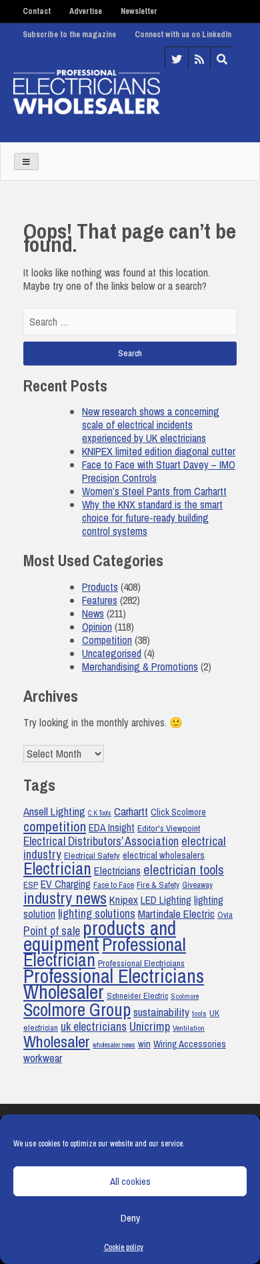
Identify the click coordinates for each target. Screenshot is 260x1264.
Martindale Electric (176, 913)
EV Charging (66, 884)
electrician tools (183, 870)
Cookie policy (123, 1247)
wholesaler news (114, 1044)
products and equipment (99, 936)
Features (99, 600)
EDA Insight (112, 828)
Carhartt (131, 811)
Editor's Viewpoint (168, 828)
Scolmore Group (77, 1009)
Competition (107, 640)
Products (100, 586)
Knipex (123, 900)
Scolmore (185, 996)
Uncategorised (111, 653)
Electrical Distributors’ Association (101, 841)
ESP (30, 885)
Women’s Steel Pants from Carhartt (154, 491)
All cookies (130, 1181)
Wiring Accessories (189, 1044)
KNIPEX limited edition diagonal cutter (158, 451)
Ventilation (189, 1028)
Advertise (85, 11)
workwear (42, 1058)
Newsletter (139, 11)
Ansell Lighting (54, 811)
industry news (65, 898)
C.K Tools (99, 812)
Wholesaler (56, 1041)
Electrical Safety (92, 855)
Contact (37, 11)
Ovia (225, 914)
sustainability (161, 1011)
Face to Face (113, 885)
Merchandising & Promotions (140, 666)
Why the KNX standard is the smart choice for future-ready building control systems (152, 517)
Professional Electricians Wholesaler (113, 984)
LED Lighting (166, 900)
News (93, 613)
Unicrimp (149, 1026)
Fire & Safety (158, 885)
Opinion (97, 626)
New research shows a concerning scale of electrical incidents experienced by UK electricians (150, 424)
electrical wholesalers (164, 855)
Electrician (57, 868)
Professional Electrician (104, 952)
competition (54, 826)
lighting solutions (96, 914)
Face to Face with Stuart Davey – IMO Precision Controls (158, 471)
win (144, 1044)
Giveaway (197, 885)
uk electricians (94, 1026)
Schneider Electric (137, 995)
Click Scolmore (178, 811)
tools (199, 1013)
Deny (130, 1218)
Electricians (117, 870)
